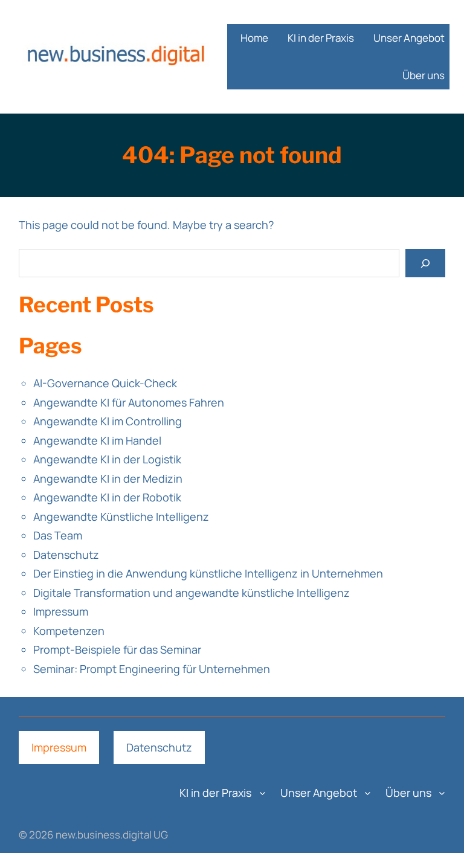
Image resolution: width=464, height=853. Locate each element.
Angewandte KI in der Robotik (107, 497)
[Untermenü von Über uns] (442, 793)
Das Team (57, 535)
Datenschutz (66, 554)
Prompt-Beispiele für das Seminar (117, 649)
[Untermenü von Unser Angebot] (367, 793)
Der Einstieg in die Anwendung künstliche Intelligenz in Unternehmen (208, 573)
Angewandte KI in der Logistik (107, 459)
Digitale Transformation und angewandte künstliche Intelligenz (191, 592)
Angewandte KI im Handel (97, 440)
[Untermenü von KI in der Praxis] (262, 793)
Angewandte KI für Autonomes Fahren (128, 402)
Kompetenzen (69, 630)
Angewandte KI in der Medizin (107, 478)
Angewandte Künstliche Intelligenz (121, 516)
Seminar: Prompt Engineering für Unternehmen (151, 668)
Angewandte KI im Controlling (107, 421)
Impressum (60, 611)
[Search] (425, 263)
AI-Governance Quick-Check (105, 383)
